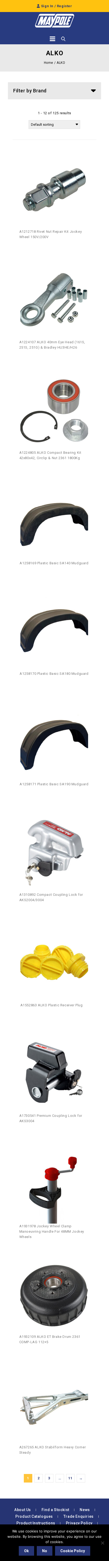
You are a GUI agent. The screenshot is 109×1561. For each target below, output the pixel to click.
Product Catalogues (34, 1516)
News (85, 1510)
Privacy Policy (79, 1523)
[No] (102, 1543)
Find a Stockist (55, 1510)
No (44, 1551)
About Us (22, 1510)
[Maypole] (54, 20)
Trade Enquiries (78, 1516)
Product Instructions (35, 1523)
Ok (26, 1551)
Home (48, 63)
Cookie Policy (72, 1551)
